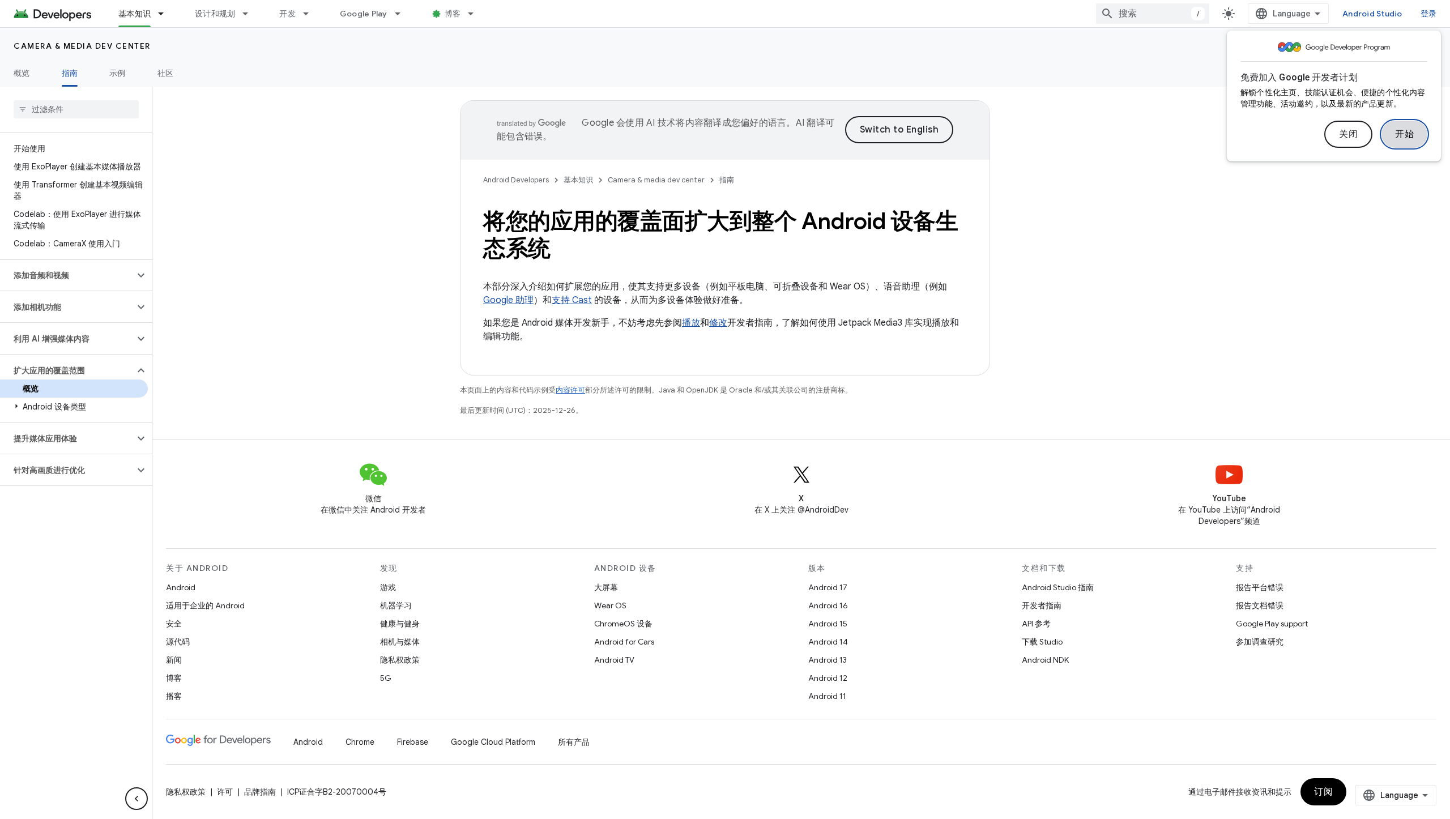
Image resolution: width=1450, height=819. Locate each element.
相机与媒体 (400, 642)
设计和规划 (215, 13)
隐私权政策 (400, 660)
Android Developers (516, 180)
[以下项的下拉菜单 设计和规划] (250, 13)
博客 (453, 13)
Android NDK (1045, 660)
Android (180, 587)
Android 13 (827, 660)
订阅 (1323, 791)
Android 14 (828, 642)
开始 (1404, 134)
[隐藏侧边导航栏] (136, 798)
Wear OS (610, 605)
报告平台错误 (1259, 587)
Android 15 (827, 623)
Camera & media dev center (82, 46)
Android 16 (828, 605)
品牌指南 (260, 791)
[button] (67, 275)
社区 (165, 73)
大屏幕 (606, 587)
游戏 (388, 587)
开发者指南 (1041, 605)
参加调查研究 (1259, 642)
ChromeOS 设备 (623, 623)
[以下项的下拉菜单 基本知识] (166, 13)
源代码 (178, 642)
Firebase (412, 742)
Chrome (360, 742)
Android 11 (827, 696)
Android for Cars (624, 642)
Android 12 (827, 678)
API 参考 (1036, 623)
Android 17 (827, 587)
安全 (174, 623)
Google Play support (1272, 623)
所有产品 (574, 742)
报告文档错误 (1259, 605)
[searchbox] (76, 109)
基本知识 (134, 13)
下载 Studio (1042, 642)
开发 (287, 13)
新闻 (174, 660)
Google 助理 (508, 300)
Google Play (363, 13)
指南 (70, 73)
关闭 (1348, 134)
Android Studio (1372, 13)
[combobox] (1152, 13)
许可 (225, 791)
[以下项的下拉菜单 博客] (475, 13)
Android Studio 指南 (1058, 587)
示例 (117, 73)
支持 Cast (572, 300)
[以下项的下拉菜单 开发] (311, 13)
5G (385, 678)
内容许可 (570, 390)
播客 (174, 696)
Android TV (614, 660)
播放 (691, 323)
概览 (22, 73)
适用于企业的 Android (205, 605)
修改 (718, 323)
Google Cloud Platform (493, 742)
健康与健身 (400, 623)
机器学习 (396, 605)
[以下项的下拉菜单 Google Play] (402, 13)
